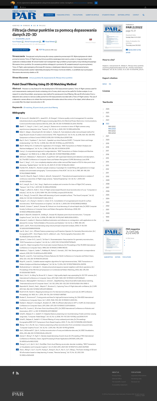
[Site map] (145, 7)
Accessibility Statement (119, 385)
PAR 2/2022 (42, 25)
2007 (107, 187)
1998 (107, 221)
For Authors (78, 15)
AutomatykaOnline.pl (24, 14)
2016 (107, 154)
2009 (107, 180)
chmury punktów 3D (36, 78)
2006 (107, 191)
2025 (107, 113)
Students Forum (108, 15)
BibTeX (105, 84)
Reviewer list (135, 382)
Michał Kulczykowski (32, 41)
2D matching (27, 107)
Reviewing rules (136, 379)
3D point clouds (38, 107)
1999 (107, 217)
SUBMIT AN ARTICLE (92, 15)
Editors (117, 257)
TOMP (143, 395)
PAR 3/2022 (112, 131)
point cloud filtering (51, 107)
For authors (127, 257)
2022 (34, 25)
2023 (107, 120)
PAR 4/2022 (112, 133)
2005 (107, 195)
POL (12, 7)
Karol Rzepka (16, 41)
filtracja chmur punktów (64, 78)
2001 (107, 209)
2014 (107, 162)
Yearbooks (49, 15)
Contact (136, 15)
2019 (107, 143)
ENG (15, 7)
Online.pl (24, 394)
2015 (107, 158)
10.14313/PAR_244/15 (23, 39)
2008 (107, 184)
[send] (43, 41)
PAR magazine (133, 231)
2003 (107, 202)
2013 (107, 165)
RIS (110, 84)
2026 (107, 109)
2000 (107, 213)
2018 (107, 147)
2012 (107, 169)
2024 (107, 116)
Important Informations (138, 375)
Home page (41, 14)
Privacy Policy (116, 375)
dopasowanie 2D (49, 78)
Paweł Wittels (50, 41)
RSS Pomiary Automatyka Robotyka (17, 373)
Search (143, 14)
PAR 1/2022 (112, 126)
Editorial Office (124, 15)
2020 (107, 140)
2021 (107, 136)
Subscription (108, 257)
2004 (107, 198)
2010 (107, 176)
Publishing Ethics (63, 15)
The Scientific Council (119, 382)
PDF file (42, 50)
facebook (13, 373)
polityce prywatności (80, 3)
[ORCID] (23, 41)
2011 (107, 173)
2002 (107, 206)
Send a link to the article (133, 51)
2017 (107, 151)
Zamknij (96, 2)
